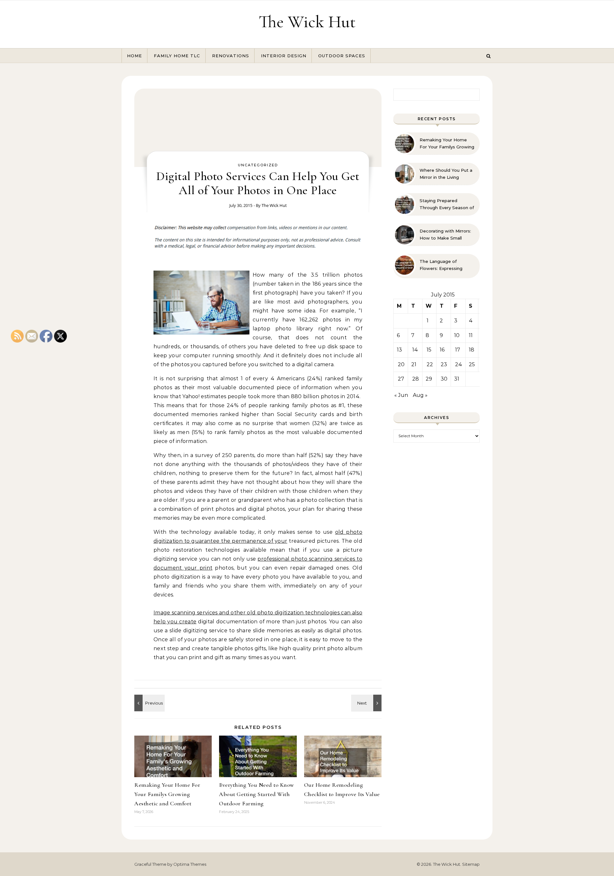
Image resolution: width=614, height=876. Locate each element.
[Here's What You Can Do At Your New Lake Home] (367, 703)
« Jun (401, 395)
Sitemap (471, 864)
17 (457, 350)
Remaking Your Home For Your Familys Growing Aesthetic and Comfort (167, 794)
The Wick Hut (307, 21)
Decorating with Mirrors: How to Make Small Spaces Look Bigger (445, 234)
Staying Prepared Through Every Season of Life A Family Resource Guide (447, 204)
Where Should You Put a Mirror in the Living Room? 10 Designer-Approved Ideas (446, 174)
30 (444, 379)
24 (458, 364)
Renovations (230, 55)
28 (415, 379)
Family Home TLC (177, 55)
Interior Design (283, 55)
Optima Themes (189, 864)
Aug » (420, 395)
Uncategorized (258, 165)
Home (134, 55)
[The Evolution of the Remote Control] (148, 703)
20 (401, 364)
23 (444, 364)
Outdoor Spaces (341, 55)
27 (401, 379)
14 (415, 350)
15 (429, 350)
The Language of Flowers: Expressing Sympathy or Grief (441, 265)
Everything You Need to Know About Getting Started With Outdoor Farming (256, 794)
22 (430, 364)
